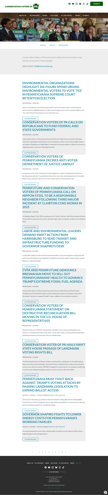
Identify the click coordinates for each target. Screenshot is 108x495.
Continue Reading (30, 118)
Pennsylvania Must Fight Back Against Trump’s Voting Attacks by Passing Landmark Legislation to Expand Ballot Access (51, 384)
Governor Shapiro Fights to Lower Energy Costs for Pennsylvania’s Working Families (51, 418)
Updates (52, 45)
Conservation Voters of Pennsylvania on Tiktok (87, 3)
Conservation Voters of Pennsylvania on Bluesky (80, 3)
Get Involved (34, 15)
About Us (22, 15)
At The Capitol (66, 15)
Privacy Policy (51, 488)
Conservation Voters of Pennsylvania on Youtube (73, 3)
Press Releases (63, 45)
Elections (54, 15)
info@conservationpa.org (43, 66)
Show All (43, 45)
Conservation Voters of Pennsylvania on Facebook (69, 3)
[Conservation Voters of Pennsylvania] (22, 8)
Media (77, 15)
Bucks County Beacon (57, 395)
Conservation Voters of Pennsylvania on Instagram (76, 3)
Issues (45, 15)
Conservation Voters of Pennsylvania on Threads (83, 3)
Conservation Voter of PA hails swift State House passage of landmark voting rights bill (53, 348)
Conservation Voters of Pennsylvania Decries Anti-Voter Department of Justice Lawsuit (50, 160)
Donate (96, 4)
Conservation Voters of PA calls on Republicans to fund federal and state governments (52, 126)
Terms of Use (57, 488)
